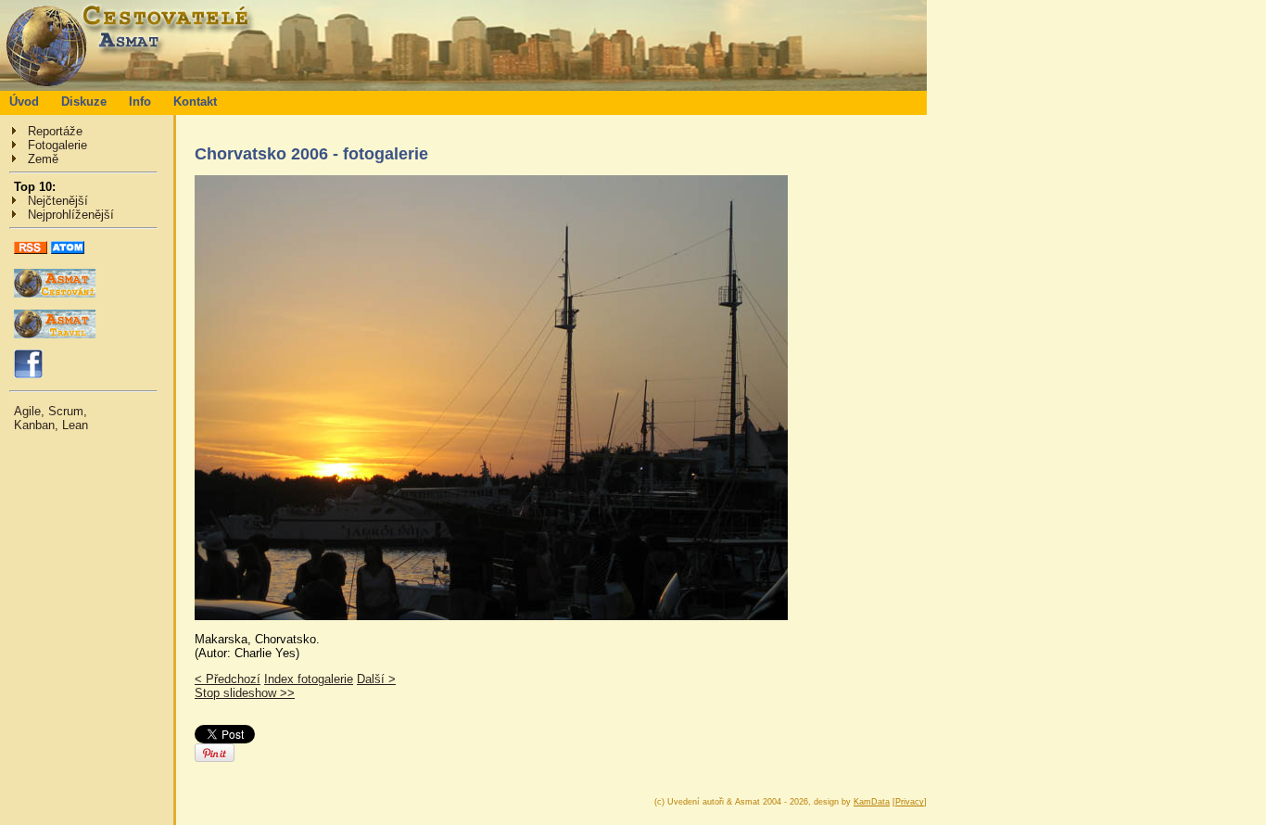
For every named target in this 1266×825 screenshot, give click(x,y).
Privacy (909, 801)
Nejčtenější (58, 201)
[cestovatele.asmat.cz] (463, 87)
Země (43, 159)
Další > (376, 679)
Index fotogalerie (308, 679)
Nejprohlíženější (71, 215)
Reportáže (55, 131)
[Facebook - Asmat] (28, 374)
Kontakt (195, 101)
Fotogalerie (57, 145)
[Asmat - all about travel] (54, 334)
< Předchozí (227, 679)
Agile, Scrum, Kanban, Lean (51, 418)
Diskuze (84, 101)
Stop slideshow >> (245, 693)
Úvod (24, 101)
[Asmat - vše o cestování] (54, 293)
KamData (872, 801)
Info (140, 101)
